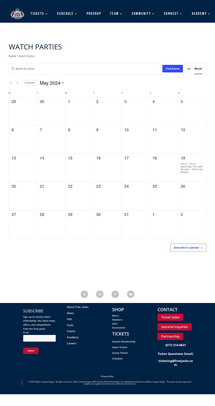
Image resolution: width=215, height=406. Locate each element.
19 (183, 158)
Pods (70, 325)
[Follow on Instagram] (99, 294)
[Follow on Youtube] (130, 294)
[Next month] (17, 83)
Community (141, 13)
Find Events (173, 68)
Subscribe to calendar (186, 247)
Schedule (65, 13)
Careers (71, 343)
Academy (199, 13)
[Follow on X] (84, 294)
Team (114, 13)
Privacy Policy (107, 376)
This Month (30, 82)
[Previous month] (11, 83)
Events (12, 56)
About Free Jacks (78, 307)
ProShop (94, 13)
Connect (171, 13)
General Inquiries (174, 326)
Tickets (37, 13)
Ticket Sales (170, 317)
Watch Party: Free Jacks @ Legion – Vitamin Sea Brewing (192, 169)
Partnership (170, 336)
